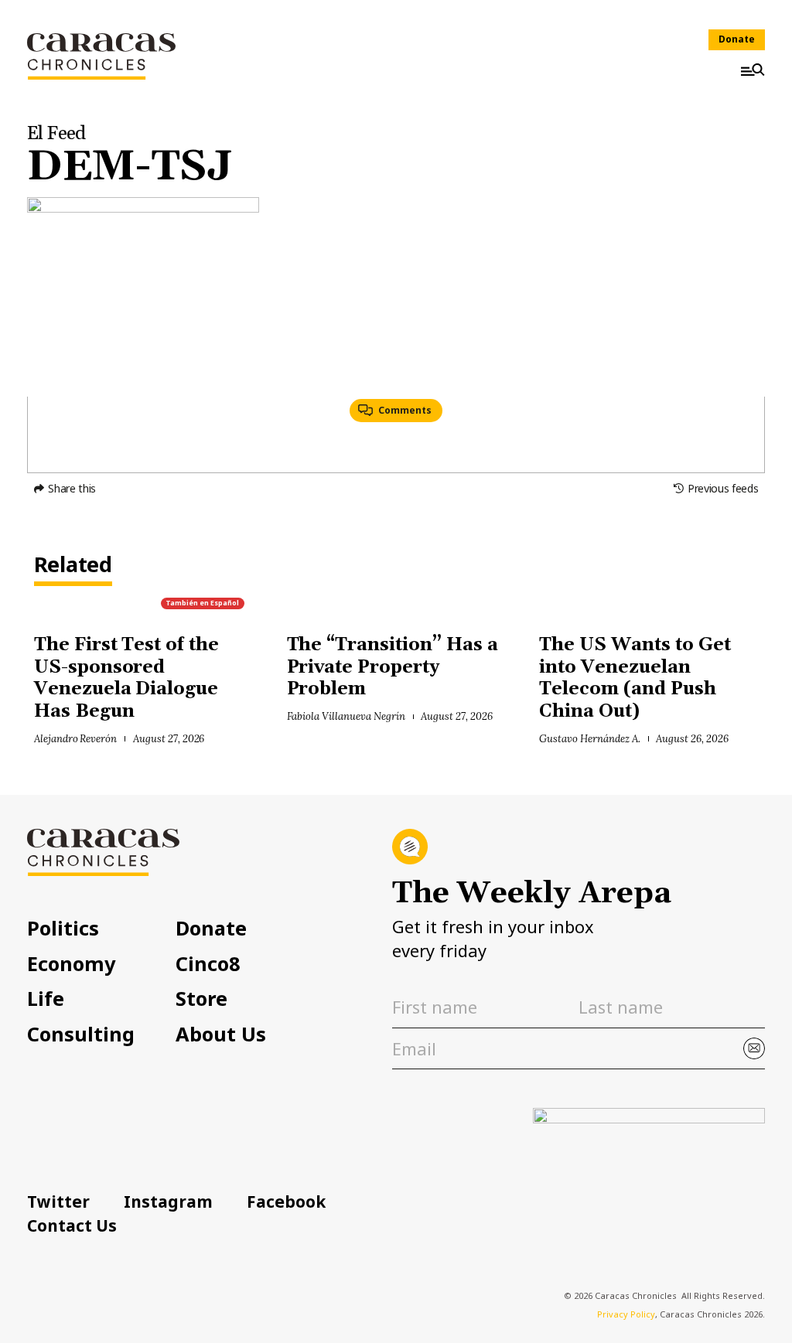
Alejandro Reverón (75, 738)
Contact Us (72, 1225)
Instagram (168, 1201)
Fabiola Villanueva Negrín (346, 716)
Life (45, 998)
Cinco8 (208, 963)
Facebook (286, 1201)
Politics (63, 928)
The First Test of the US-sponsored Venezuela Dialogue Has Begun (126, 678)
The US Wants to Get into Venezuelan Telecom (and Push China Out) (634, 678)
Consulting (81, 1034)
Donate (737, 39)
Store (201, 998)
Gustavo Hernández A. (589, 738)
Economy (71, 963)
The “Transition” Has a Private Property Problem (392, 667)
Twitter (58, 1201)
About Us (221, 1034)
